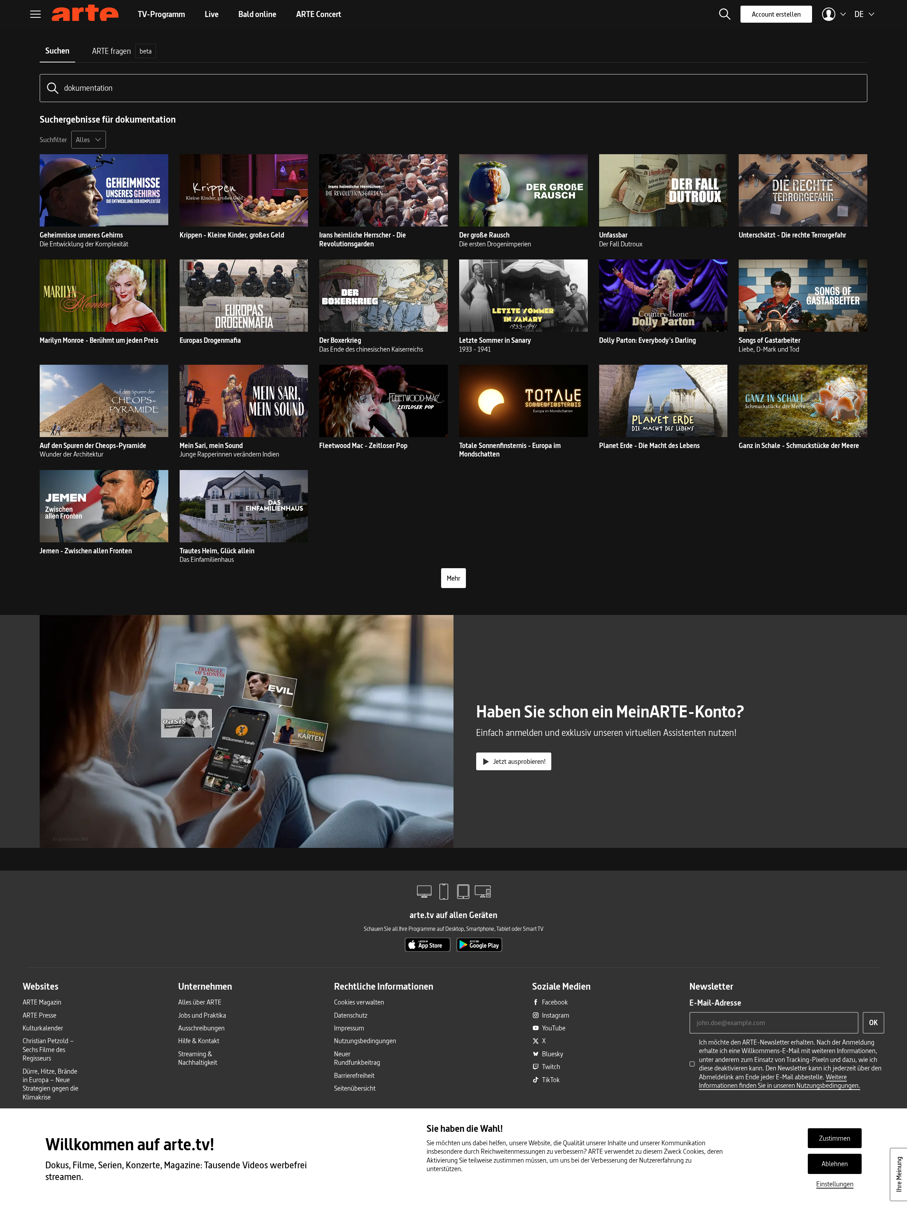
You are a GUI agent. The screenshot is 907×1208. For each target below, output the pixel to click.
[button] (725, 14)
